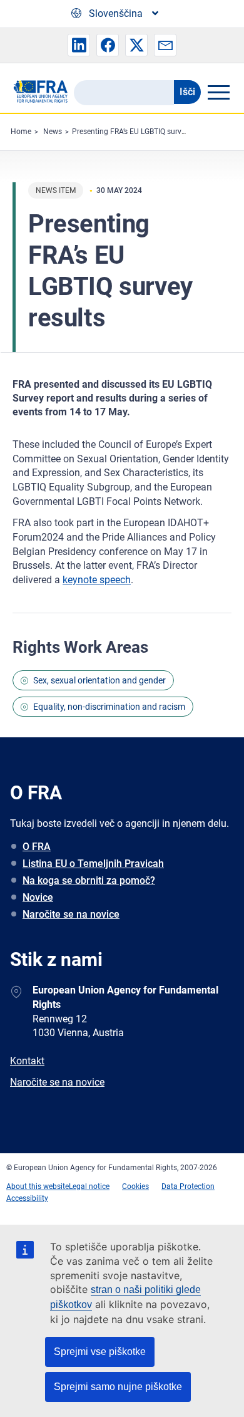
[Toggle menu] (218, 92)
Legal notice (89, 1186)
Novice (38, 897)
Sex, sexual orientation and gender (99, 680)
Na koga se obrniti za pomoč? (89, 880)
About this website (37, 1186)
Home (21, 131)
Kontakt (27, 1061)
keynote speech (97, 580)
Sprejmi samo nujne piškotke (118, 1386)
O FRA (37, 847)
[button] (79, 45)
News (52, 131)
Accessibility (27, 1198)
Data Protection (188, 1186)
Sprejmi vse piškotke (100, 1351)
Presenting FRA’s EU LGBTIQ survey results (142, 131)
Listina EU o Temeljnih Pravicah (93, 863)
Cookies (135, 1186)
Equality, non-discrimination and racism (109, 707)
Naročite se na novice (71, 914)
